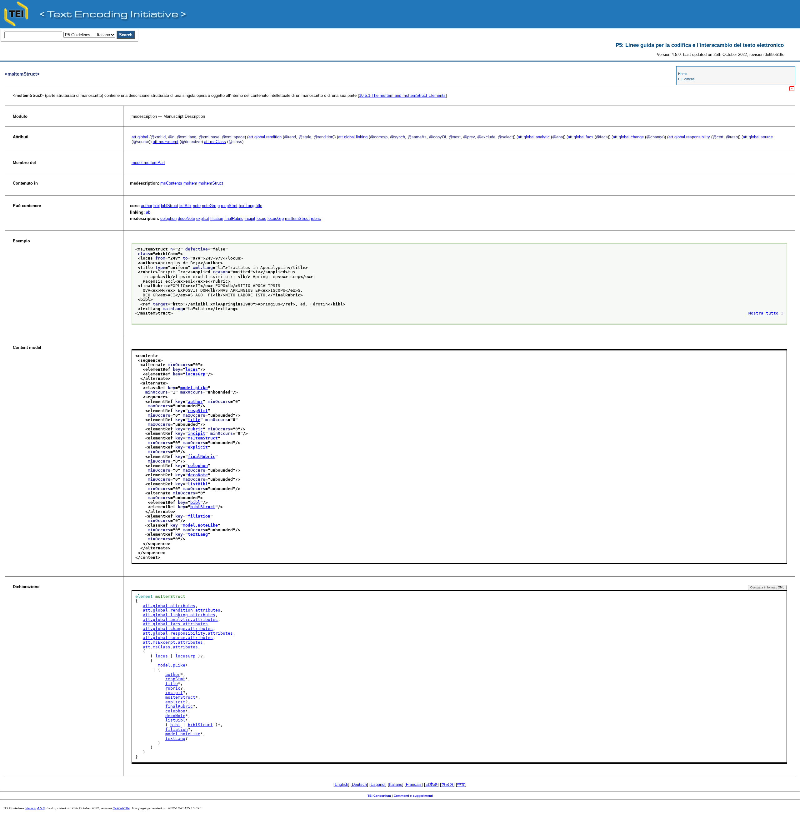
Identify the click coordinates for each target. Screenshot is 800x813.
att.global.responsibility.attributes (188, 633)
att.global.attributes (169, 605)
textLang (246, 205)
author (146, 205)
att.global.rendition (265, 137)
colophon (168, 218)
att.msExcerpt (165, 141)
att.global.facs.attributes (175, 624)
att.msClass (215, 141)
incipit (250, 218)
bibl (156, 205)
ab (148, 212)
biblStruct (169, 205)
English (341, 784)
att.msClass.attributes (170, 647)
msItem (190, 183)
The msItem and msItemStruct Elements (402, 95)
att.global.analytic (534, 137)
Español (378, 784)
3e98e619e (121, 808)
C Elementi (686, 79)
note (197, 205)
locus (261, 218)
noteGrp (209, 205)
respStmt (229, 205)
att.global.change (628, 137)
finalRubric (233, 218)
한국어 (447, 784)
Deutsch (359, 784)
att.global (140, 137)
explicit (202, 218)
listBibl (185, 205)
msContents (171, 183)
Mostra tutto (763, 313)
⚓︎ (782, 313)
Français (414, 784)
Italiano (395, 784)
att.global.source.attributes (178, 637)
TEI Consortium (379, 795)
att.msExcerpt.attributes (173, 642)
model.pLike (194, 387)
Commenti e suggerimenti (413, 795)
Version (30, 808)
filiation (216, 218)
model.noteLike (200, 525)
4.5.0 (41, 808)
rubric (316, 218)
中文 (461, 784)
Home (682, 74)
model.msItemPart (148, 162)
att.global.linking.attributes (179, 614)
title (259, 205)
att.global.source (758, 137)
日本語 (431, 784)
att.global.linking (353, 137)
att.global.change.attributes (178, 628)
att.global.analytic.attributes (180, 619)
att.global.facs (580, 137)
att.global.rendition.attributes (181, 610)
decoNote (186, 218)
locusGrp (276, 218)
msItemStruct (210, 183)
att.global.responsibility (689, 137)
